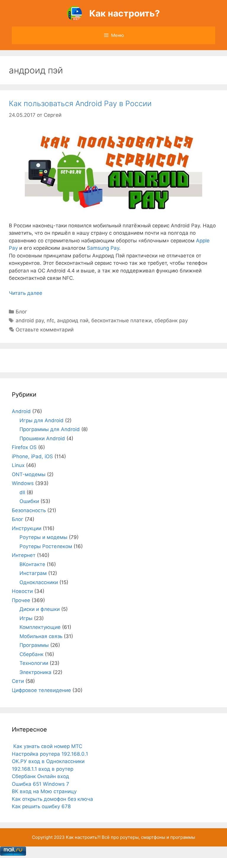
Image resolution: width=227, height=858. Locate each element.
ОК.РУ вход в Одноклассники (48, 761)
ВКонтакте (32, 564)
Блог (21, 312)
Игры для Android (42, 420)
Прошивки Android (42, 438)
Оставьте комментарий (45, 330)
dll (22, 492)
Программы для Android (50, 429)
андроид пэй (72, 320)
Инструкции (26, 528)
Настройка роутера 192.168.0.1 (50, 754)
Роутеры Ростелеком (46, 546)
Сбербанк (31, 654)
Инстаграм (33, 573)
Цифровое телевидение (41, 690)
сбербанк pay (171, 320)
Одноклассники (39, 582)
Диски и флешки (40, 609)
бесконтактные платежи (121, 320)
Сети (18, 681)
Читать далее (25, 293)
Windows (23, 483)
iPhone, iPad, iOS (32, 456)
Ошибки (29, 501)
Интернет (23, 555)
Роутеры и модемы (43, 537)
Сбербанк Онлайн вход (40, 776)
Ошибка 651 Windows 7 (40, 784)
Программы (34, 645)
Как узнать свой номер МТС (47, 746)
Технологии (34, 663)
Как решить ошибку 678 (41, 806)
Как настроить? (124, 13)
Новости (22, 591)
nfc (50, 320)
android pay (30, 320)
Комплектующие (40, 627)
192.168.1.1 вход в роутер (42, 769)
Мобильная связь (41, 636)
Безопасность (29, 510)
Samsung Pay (103, 248)
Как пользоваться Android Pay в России (80, 103)
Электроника (35, 672)
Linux (18, 465)
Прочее (21, 600)
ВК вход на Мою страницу (44, 791)
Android (21, 411)
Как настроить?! (83, 837)
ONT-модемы (29, 474)
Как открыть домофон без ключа (52, 799)
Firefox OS (24, 447)
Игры (26, 618)
